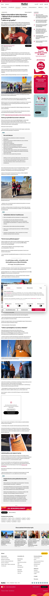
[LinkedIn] (47, 583)
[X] (45, 583)
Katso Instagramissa (11, 409)
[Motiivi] (24, 4)
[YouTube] (34, 583)
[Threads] (41, 583)
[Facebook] (36, 583)
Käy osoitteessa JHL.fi (39, 115)
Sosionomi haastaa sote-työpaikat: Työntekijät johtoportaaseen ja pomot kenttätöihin (41, 25)
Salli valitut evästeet (24, 309)
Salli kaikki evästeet (38, 309)
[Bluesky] (43, 583)
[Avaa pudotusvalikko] (6, 7)
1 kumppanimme (9, 292)
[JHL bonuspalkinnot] (16, 508)
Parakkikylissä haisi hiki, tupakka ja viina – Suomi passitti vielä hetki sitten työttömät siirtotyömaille (41, 21)
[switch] (19, 306)
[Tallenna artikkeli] (12, 539)
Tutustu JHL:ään (41, 91)
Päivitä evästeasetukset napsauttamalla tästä (11, 413)
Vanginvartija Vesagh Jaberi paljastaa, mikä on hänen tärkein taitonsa (17, 114)
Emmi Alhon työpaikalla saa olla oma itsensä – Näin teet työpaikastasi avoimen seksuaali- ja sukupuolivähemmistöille (33, 543)
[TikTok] (32, 583)
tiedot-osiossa (33, 298)
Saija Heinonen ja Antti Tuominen (9, 45)
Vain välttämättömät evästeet (10, 309)
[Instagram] (38, 583)
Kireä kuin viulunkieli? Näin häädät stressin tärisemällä (41, 41)
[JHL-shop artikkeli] (41, 60)
